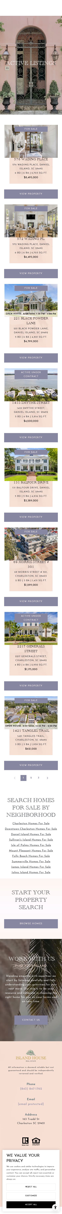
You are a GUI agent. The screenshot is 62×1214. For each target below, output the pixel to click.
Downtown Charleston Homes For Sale (31, 829)
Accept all (31, 1205)
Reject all (31, 1187)
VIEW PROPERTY (31, 194)
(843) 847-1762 (31, 1088)
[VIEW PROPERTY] (31, 188)
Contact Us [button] (31, 1020)
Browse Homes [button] (31, 923)
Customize (31, 1196)
